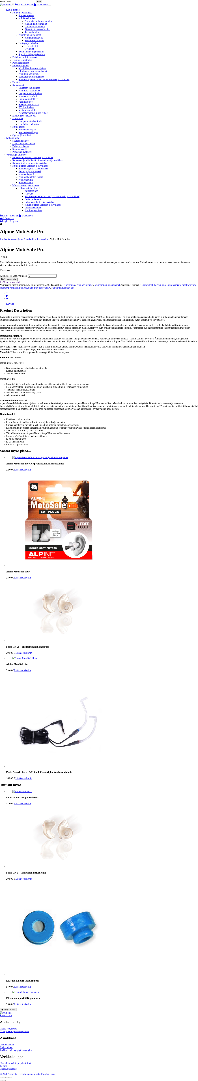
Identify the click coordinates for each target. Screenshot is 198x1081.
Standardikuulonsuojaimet (31, 76)
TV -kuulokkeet (26, 107)
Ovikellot (29, 48)
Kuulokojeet (18, 126)
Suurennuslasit (19, 149)
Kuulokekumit (26, 179)
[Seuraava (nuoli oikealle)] (4, 1080)
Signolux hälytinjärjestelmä (32, 54)
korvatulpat (147, 285)
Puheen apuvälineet (21, 152)
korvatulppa (160, 285)
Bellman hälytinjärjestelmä (31, 51)
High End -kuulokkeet (29, 90)
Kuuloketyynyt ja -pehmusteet (33, 168)
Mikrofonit (17, 118)
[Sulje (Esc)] (10, 1077)
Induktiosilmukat (27, 18)
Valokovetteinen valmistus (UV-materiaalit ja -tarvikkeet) (52, 196)
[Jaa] (7, 1077)
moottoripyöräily (42, 287)
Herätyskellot (31, 46)
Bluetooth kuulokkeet (29, 87)
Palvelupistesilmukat (35, 26)
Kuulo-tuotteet (13, 10)
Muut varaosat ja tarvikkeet (25, 185)
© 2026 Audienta (8, 1074)
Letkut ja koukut (33, 199)
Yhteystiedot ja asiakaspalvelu (14, 1031)
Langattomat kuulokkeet (30, 93)
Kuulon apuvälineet (22, 12)
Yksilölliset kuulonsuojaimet (32, 68)
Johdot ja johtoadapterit (30, 171)
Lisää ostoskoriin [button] (22, 469)
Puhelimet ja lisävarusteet (24, 57)
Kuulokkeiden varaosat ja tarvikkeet (29, 165)
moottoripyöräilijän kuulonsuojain (16, 287)
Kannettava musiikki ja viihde (33, 113)
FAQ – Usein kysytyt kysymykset (16, 1050)
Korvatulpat (69, 285)
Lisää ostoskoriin (8, 279)
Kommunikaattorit (34, 37)
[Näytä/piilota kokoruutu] (4, 1077)
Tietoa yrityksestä (8, 1028)
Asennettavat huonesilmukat (38, 21)
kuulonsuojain (174, 285)
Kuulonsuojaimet (20, 65)
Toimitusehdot (7, 1044)
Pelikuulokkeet (26, 101)
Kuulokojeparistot (33, 210)
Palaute (3, 1066)
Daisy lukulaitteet (20, 146)
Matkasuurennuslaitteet (23, 143)
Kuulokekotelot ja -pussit (31, 177)
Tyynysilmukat (32, 32)
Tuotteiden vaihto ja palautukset (15, 1063)
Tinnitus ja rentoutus (22, 60)
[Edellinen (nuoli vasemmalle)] (1, 1080)
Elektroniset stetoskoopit (24, 115)
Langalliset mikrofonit (29, 124)
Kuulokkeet (18, 85)
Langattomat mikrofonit (30, 121)
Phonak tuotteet (26, 15)
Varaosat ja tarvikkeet (16, 154)
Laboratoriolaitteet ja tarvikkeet (40, 202)
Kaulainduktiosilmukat (36, 23)
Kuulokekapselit (26, 174)
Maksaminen (6, 1047)
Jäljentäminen (31, 191)
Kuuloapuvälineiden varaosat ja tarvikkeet (32, 157)
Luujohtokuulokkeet (28, 99)
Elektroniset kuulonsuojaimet (33, 71)
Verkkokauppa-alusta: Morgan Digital (37, 1074)
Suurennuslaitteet (20, 140)
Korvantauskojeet (27, 129)
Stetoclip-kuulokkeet (29, 104)
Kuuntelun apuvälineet (30, 35)
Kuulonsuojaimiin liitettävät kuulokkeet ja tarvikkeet (44, 79)
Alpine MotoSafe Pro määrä (13, 275)
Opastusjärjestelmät (21, 135)
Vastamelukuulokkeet (29, 110)
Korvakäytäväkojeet (28, 132)
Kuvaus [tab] (10, 303)
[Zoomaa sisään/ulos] (1, 1077)
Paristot (16, 82)
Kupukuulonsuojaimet (29, 74)
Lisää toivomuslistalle (10, 282)
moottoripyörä (189, 285)
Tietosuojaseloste (8, 1068)
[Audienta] (6, 4)
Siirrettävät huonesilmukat (37, 29)
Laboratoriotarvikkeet (29, 188)
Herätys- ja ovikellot (28, 43)
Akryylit (29, 193)
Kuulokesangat (26, 182)
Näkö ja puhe (12, 138)
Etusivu (3, 239)
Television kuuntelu (34, 40)
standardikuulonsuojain (63, 287)
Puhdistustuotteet (20, 62)
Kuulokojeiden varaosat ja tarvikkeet (30, 163)
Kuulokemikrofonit (28, 96)
